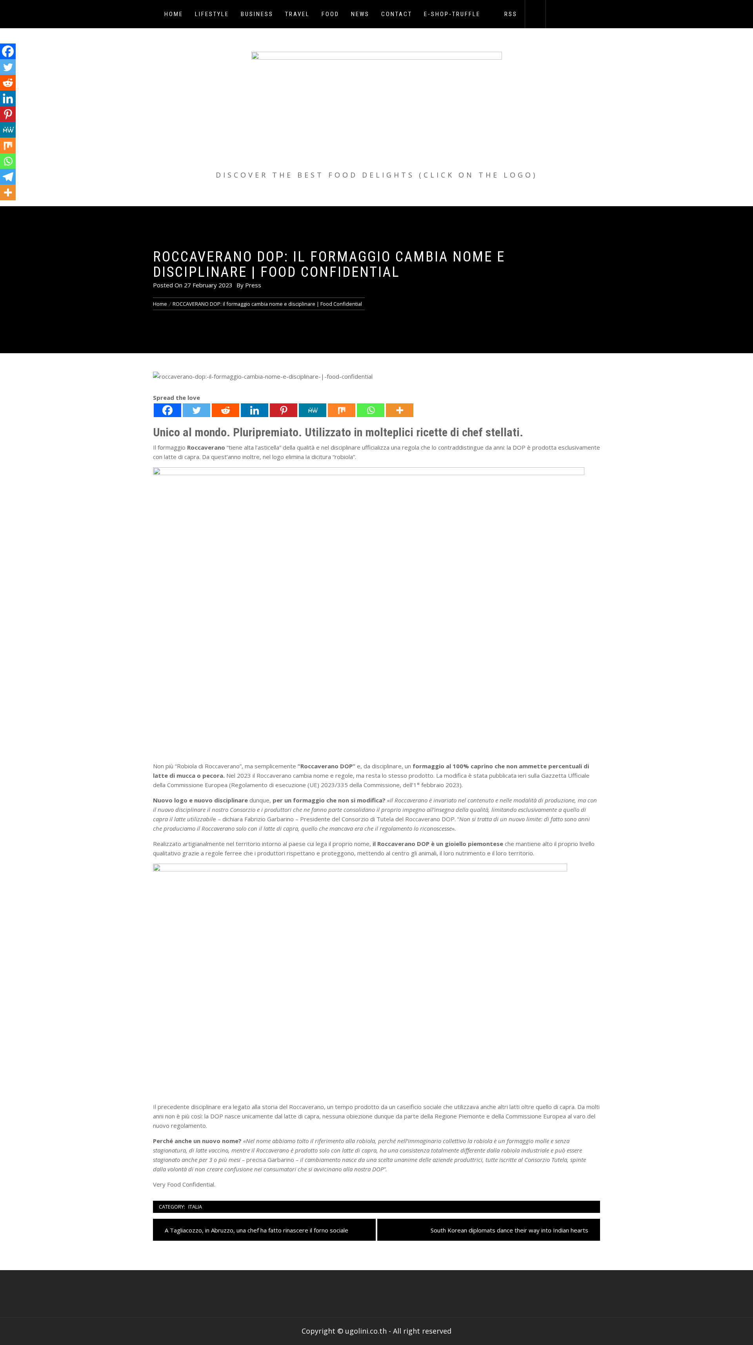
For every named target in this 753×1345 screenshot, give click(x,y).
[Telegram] (8, 177)
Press (253, 285)
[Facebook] (167, 410)
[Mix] (341, 410)
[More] (399, 410)
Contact (396, 14)
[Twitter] (196, 410)
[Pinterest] (283, 410)
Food (330, 14)
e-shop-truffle (452, 14)
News (360, 14)
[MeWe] (312, 410)
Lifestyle (212, 14)
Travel (297, 14)
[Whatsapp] (370, 410)
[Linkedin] (254, 410)
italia (195, 1206)
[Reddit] (225, 410)
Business (257, 14)
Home (173, 14)
